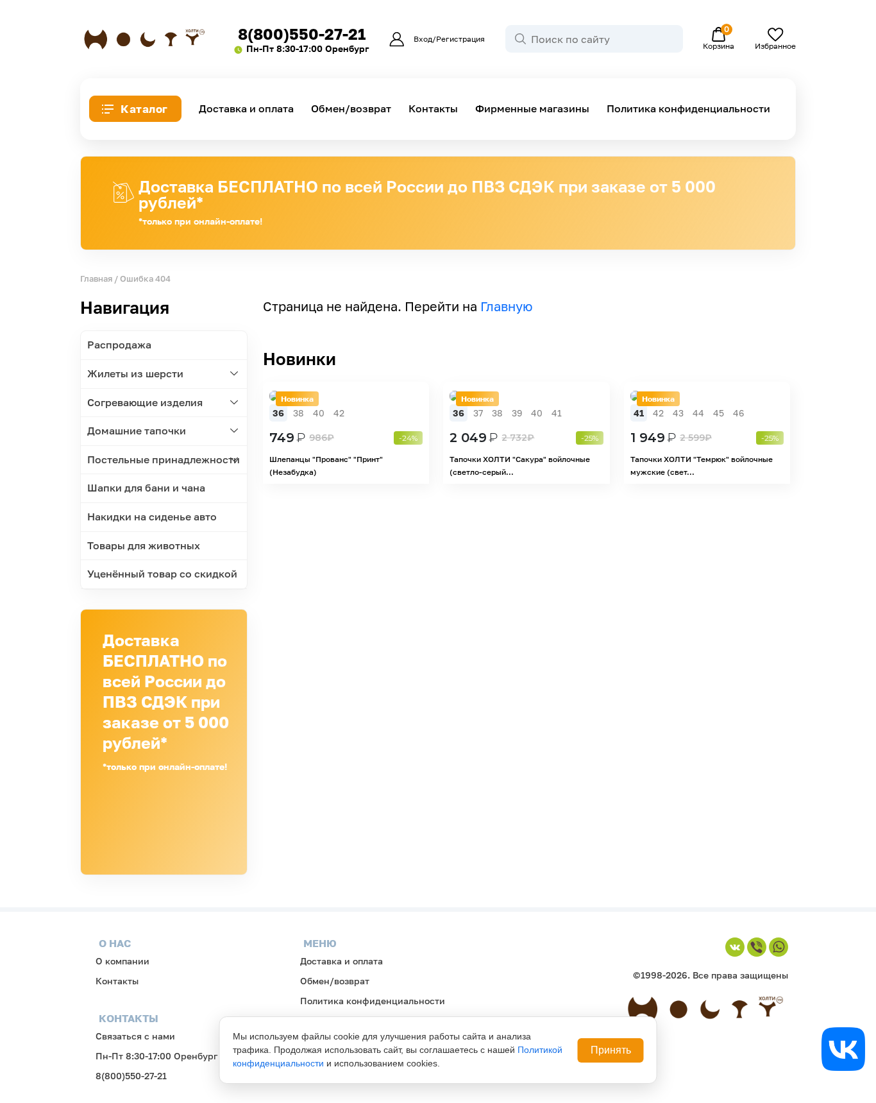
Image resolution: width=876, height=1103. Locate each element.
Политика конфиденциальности (688, 109)
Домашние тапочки (136, 430)
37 (478, 412)
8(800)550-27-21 (302, 33)
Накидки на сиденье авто (152, 516)
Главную (506, 306)
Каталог (144, 108)
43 (678, 412)
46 (738, 412)
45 (718, 412)
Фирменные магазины (532, 109)
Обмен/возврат (351, 109)
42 (338, 412)
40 (318, 412)
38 (298, 412)
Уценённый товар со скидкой (162, 573)
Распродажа (119, 344)
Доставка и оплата (246, 109)
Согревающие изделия (145, 402)
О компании (122, 960)
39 (517, 412)
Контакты (433, 109)
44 (698, 412)
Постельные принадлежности (163, 459)
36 (278, 412)
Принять (611, 1050)
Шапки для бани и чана (146, 487)
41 (557, 412)
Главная (96, 278)
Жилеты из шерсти (135, 373)
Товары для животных (143, 545)
